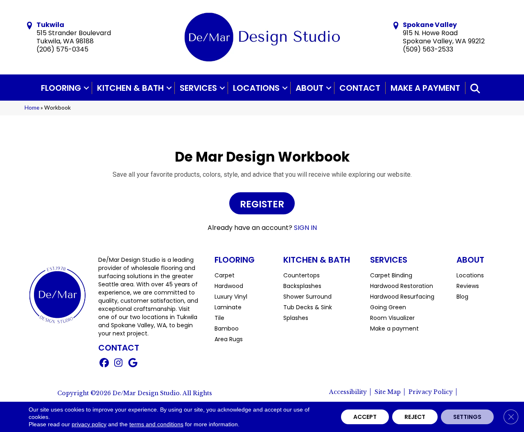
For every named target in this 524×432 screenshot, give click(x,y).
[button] (86, 88)
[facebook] (104, 363)
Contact (359, 88)
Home (32, 107)
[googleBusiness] (133, 363)
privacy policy (89, 424)
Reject (414, 417)
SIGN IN (305, 227)
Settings (467, 417)
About (309, 88)
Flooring (61, 88)
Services (198, 88)
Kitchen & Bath (130, 88)
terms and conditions (156, 424)
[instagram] (118, 363)
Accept (365, 417)
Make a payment (425, 88)
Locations (256, 88)
